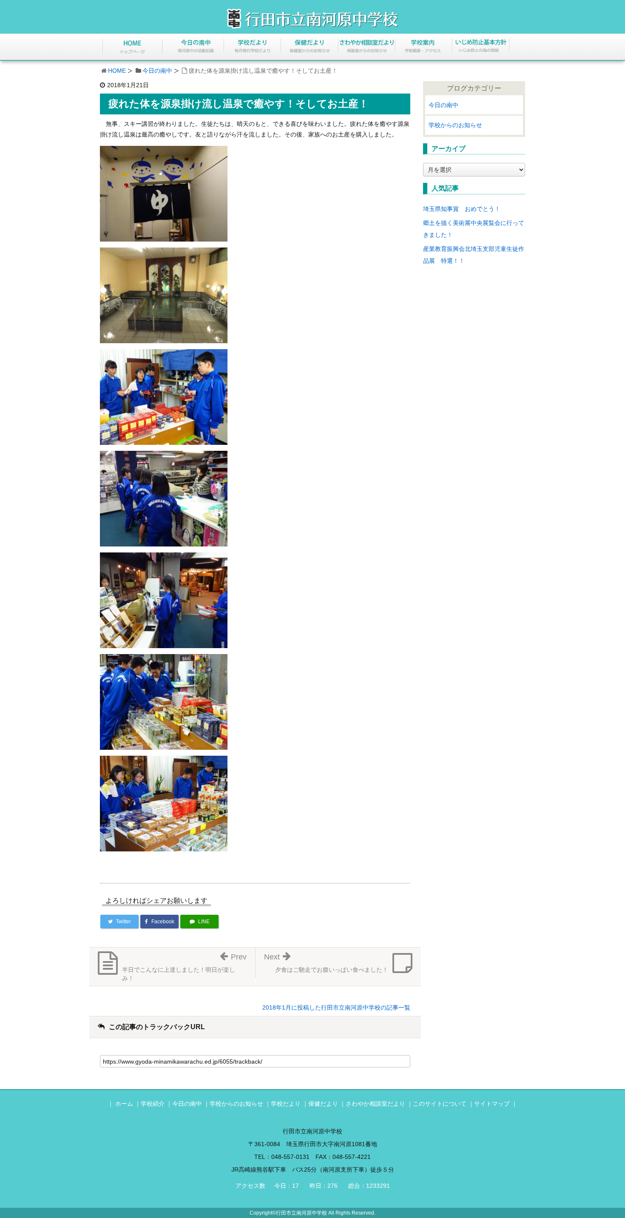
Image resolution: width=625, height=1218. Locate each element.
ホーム (124, 1103)
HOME (117, 70)
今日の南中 (157, 70)
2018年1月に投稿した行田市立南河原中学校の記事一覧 (336, 1007)
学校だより (286, 1103)
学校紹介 (153, 1103)
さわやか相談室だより (375, 1103)
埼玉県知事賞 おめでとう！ (461, 208)
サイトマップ (492, 1103)
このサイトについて (439, 1103)
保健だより (323, 1103)
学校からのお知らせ (455, 125)
